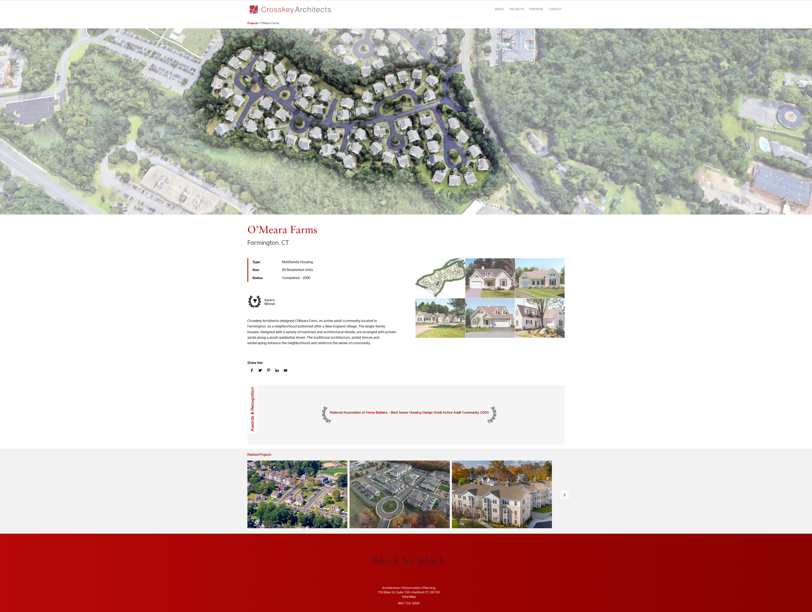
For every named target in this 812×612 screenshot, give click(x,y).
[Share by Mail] (285, 370)
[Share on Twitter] (260, 370)
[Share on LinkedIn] (277, 370)
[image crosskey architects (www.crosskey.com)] (440, 278)
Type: (256, 262)
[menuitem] (499, 9)
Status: (257, 278)
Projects (252, 23)
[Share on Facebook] (251, 370)
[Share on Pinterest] (268, 370)
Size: (256, 270)
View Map (409, 596)
